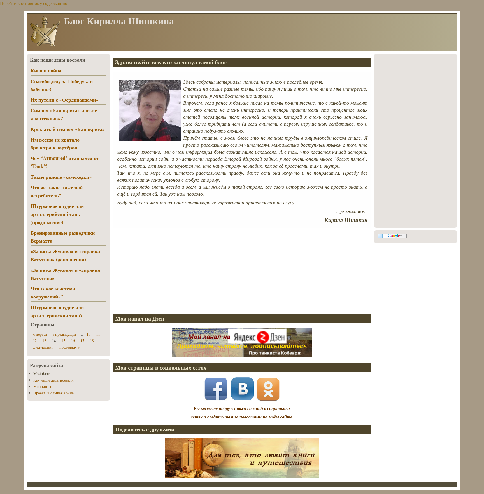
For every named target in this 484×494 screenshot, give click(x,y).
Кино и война (46, 70)
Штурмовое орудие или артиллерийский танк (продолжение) (57, 214)
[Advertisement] (242, 270)
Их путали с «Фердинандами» (64, 99)
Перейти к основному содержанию (33, 3)
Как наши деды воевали (53, 380)
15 (63, 340)
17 (82, 340)
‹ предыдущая (64, 334)
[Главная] (45, 46)
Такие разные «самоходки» (61, 176)
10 (88, 334)
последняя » (69, 347)
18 (92, 340)
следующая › (43, 347)
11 (98, 334)
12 (35, 340)
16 (73, 340)
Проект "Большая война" (54, 393)
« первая (40, 334)
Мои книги (42, 386)
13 (44, 340)
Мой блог (41, 373)
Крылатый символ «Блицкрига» (68, 129)
